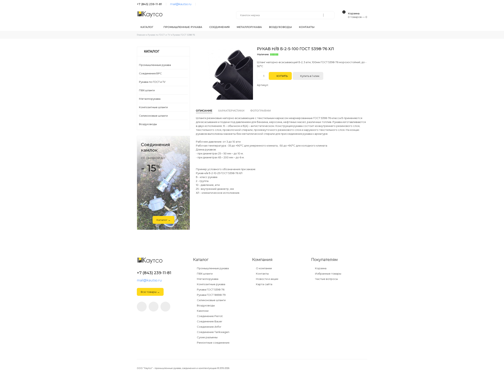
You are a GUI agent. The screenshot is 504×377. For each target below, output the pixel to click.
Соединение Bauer (209, 321)
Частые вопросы (326, 279)
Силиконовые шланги (153, 115)
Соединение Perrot (209, 316)
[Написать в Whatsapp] (153, 307)
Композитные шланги (153, 107)
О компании (263, 268)
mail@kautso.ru (180, 4)
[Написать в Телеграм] (200, 4)
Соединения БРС (150, 73)
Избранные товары (327, 273)
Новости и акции (266, 279)
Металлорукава (149, 98)
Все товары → (150, 291)
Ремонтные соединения (212, 342)
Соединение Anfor (208, 326)
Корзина (320, 268)
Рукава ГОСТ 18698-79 (211, 295)
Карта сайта (263, 284)
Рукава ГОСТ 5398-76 (210, 289)
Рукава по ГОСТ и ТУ (152, 81)
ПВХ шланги (147, 90)
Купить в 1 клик (309, 75)
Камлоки (202, 311)
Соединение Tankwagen (212, 332)
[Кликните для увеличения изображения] (226, 73)
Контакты (262, 273)
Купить (282, 75)
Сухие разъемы (207, 337)
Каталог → (163, 219)
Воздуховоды (148, 124)
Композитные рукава (210, 284)
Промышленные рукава (155, 64)
